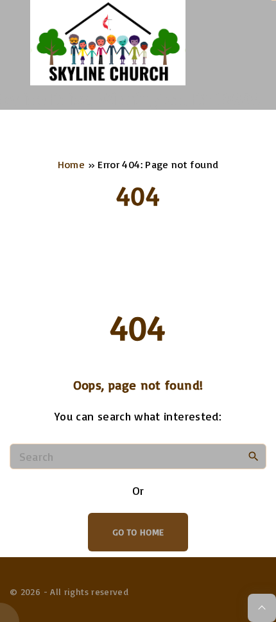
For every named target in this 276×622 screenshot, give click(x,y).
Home (71, 164)
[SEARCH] (253, 456)
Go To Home (138, 531)
